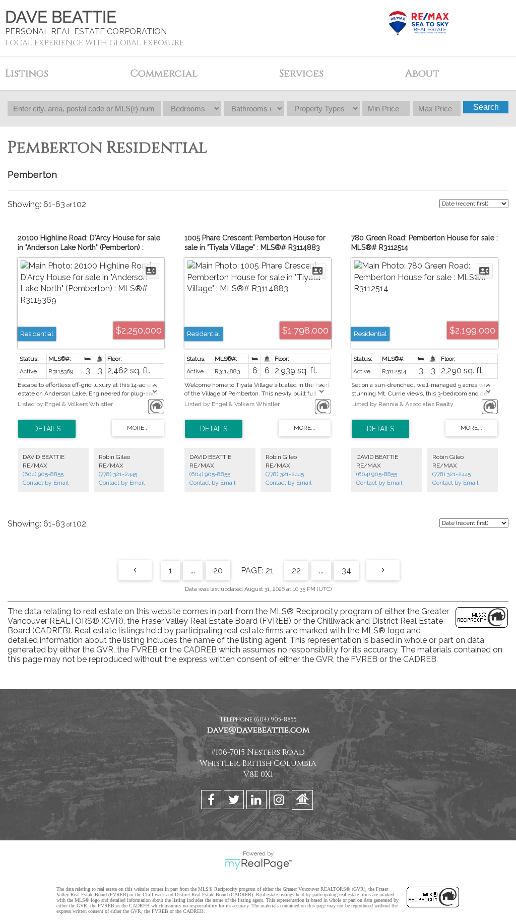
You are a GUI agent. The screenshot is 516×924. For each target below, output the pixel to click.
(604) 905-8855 (43, 474)
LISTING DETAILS (47, 429)
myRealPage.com (258, 864)
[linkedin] (257, 801)
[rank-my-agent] (303, 801)
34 (346, 570)
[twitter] (235, 801)
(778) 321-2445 (118, 474)
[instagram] (280, 801)
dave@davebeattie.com (258, 730)
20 (218, 570)
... (192, 570)
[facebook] (212, 801)
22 (296, 570)
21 (270, 570)
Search (486, 107)
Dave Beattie (60, 17)
